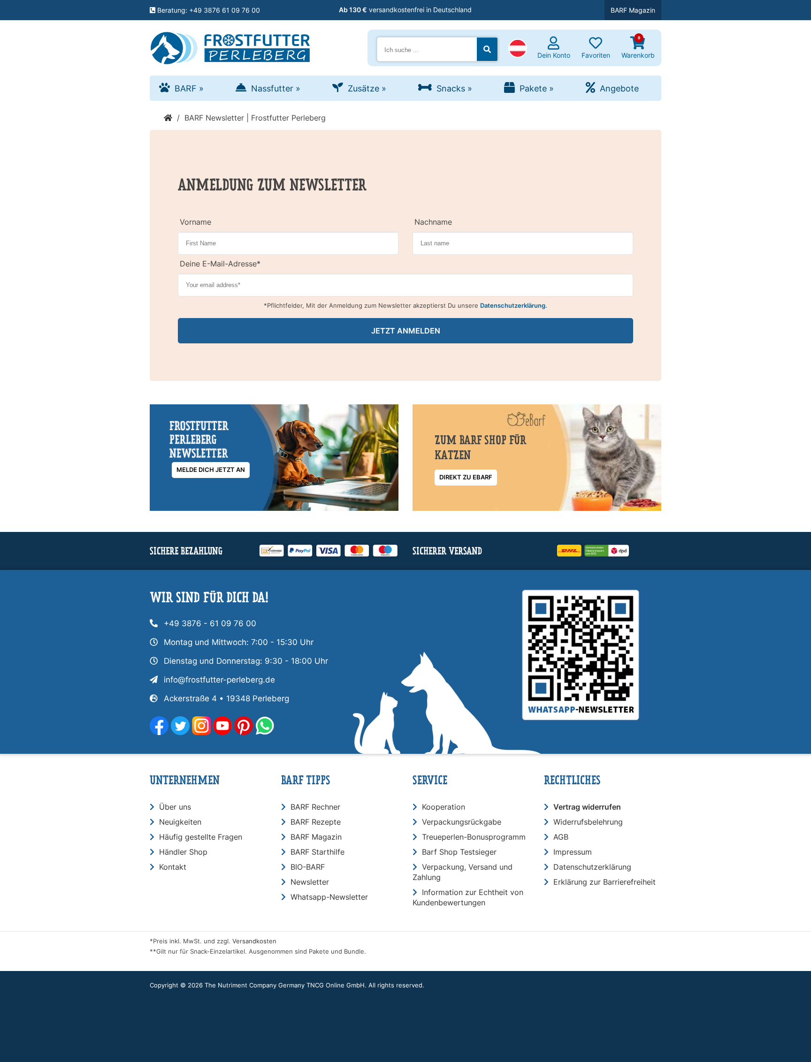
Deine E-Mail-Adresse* (220, 263)
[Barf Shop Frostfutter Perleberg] (230, 46)
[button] (517, 49)
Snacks (454, 88)
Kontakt (172, 867)
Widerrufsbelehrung (588, 822)
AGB (560, 837)
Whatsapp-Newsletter (329, 897)
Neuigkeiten (180, 822)
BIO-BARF (308, 867)
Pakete (537, 88)
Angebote (619, 88)
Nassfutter (275, 88)
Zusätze (367, 88)
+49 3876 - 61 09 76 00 (210, 623)
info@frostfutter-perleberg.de (219, 679)
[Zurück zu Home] (168, 117)
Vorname (195, 222)
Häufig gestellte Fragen (200, 837)
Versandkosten (254, 941)
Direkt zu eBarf (465, 477)
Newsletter (310, 882)
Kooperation (443, 807)
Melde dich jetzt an (210, 469)
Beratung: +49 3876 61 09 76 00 (207, 10)
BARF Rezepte (316, 822)
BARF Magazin (633, 10)
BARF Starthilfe (317, 852)
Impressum (572, 852)
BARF (189, 88)
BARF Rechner (315, 807)
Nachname (433, 222)
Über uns (175, 807)
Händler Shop (183, 852)
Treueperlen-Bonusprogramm (474, 837)
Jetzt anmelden (405, 330)
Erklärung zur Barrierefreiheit (604, 882)
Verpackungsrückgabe (461, 822)
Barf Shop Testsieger (459, 852)
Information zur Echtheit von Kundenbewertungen (468, 897)
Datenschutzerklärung (592, 867)
